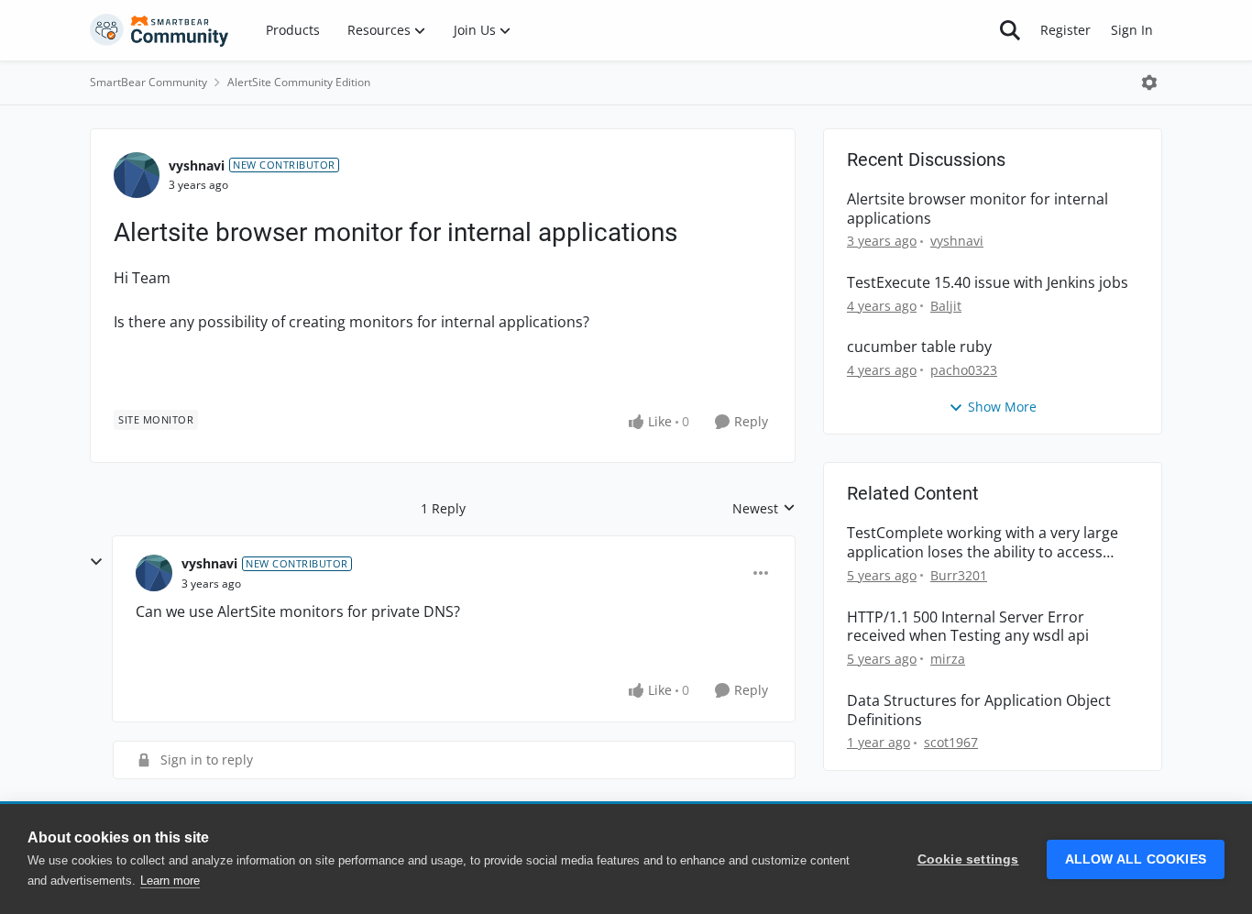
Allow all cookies (1135, 859)
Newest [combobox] (764, 509)
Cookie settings (968, 859)
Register (1065, 30)
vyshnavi (197, 165)
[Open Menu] (1149, 82)
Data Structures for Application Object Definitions (979, 710)
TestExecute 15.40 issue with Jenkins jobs (987, 282)
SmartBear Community (148, 82)
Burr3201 (958, 575)
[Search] (1010, 30)
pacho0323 (963, 370)
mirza (947, 658)
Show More (1002, 406)
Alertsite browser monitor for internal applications (977, 209)
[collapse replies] (96, 562)
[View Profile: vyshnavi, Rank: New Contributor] (136, 175)
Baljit (945, 305)
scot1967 (951, 742)
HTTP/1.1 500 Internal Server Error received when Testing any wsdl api (968, 627)
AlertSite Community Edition (298, 82)
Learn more (170, 880)
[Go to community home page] (159, 30)
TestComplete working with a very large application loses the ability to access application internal (982, 542)
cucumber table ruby (919, 347)
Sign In (1132, 30)
